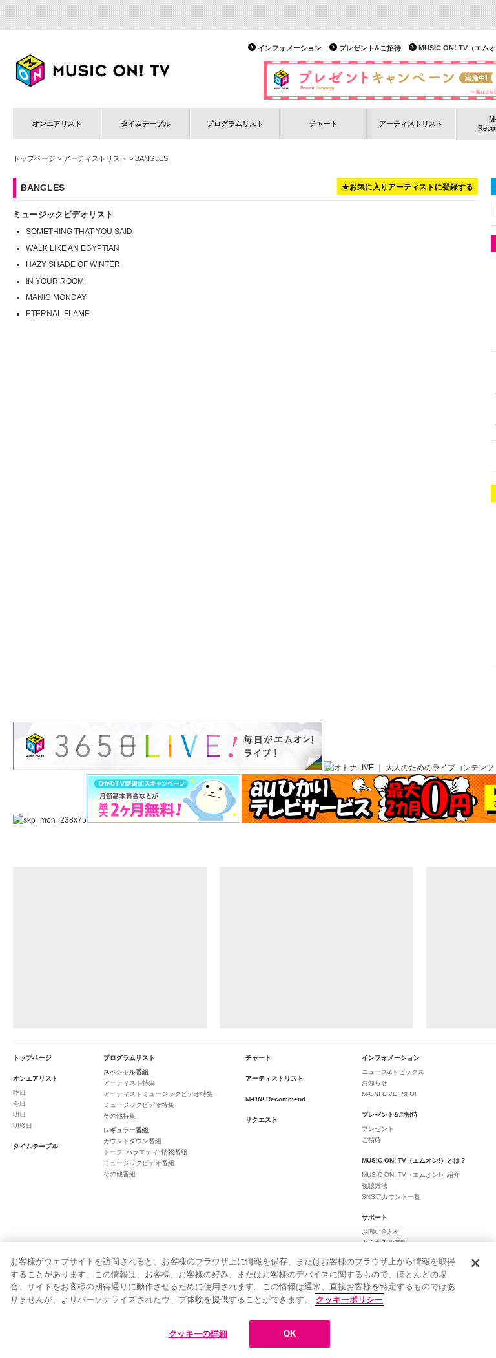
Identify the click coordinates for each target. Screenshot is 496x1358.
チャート (323, 123)
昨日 (19, 1092)
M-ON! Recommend (275, 1099)
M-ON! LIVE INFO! (389, 1093)
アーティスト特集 (129, 1082)
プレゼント (378, 1128)
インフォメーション (290, 48)
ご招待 (371, 1139)
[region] (248, 1300)
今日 (19, 1103)
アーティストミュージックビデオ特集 (158, 1093)
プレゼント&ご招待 (370, 48)
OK (290, 1334)
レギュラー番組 (126, 1130)
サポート (375, 1217)
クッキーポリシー (349, 1299)
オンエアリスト (57, 123)
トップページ (34, 158)
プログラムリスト (235, 123)
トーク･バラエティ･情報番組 (145, 1152)
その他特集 (119, 1115)
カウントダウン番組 (132, 1141)
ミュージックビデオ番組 (138, 1163)
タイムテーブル (145, 123)
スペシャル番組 (126, 1071)
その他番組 (119, 1174)
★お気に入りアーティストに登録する (407, 186)
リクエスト (261, 1119)
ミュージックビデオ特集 (138, 1104)
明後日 (22, 1125)
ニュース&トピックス (393, 1071)
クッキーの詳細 (198, 1334)
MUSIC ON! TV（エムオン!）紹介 (411, 1174)
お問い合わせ (381, 1231)
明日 (19, 1114)
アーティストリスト (411, 123)
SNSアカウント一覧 (391, 1196)
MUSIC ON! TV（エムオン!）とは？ (414, 1160)
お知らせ (375, 1082)
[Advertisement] (110, 947)
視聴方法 (375, 1185)
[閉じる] (475, 1263)
